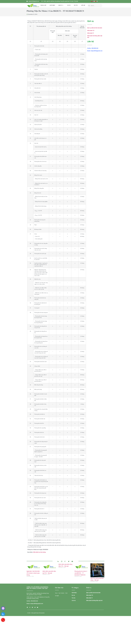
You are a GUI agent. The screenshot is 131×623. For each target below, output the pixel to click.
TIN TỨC (76, 5)
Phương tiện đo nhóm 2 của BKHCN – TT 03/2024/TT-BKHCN (81, 573)
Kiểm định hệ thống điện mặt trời (94, 600)
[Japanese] (94, 1)
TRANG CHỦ (43, 5)
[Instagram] (30, 607)
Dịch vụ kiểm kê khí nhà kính (94, 27)
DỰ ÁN (68, 5)
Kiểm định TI (90, 33)
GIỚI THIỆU (52, 5)
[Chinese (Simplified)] (95, 1)
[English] (93, 1)
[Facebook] (32, 607)
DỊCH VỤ (60, 5)
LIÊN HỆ (83, 5)
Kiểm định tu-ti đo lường (39, 552)
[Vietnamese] (91, 1)
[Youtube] (37, 607)
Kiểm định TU (90, 30)
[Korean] (97, 1)
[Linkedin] (27, 607)
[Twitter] (35, 607)
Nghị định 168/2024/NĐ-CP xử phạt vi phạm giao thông (33, 573)
